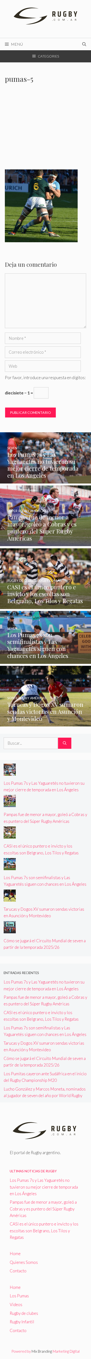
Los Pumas (19, 1295)
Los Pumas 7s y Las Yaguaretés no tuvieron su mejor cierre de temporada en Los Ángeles (44, 1187)
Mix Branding (42, 1351)
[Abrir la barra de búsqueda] (84, 44)
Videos (16, 1304)
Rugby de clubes (24, 1313)
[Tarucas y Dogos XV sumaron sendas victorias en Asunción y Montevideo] (45, 723)
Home (15, 1253)
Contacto (18, 1270)
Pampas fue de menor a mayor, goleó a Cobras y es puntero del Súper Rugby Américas (43, 1209)
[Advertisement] (45, 129)
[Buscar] (65, 743)
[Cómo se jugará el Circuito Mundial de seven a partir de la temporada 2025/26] (10, 930)
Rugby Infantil (22, 1321)
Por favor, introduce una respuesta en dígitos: (45, 377)
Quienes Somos (24, 1262)
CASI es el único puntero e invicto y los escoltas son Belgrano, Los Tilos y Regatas (44, 1230)
